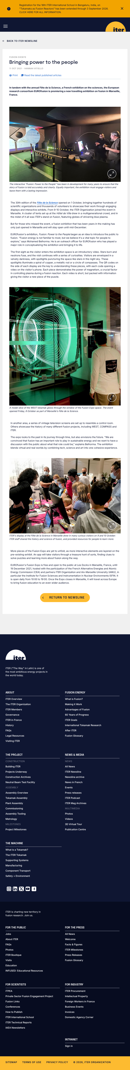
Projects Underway (16, 771)
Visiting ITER (13, 741)
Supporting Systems (17, 860)
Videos (69, 819)
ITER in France (14, 720)
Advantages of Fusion (77, 709)
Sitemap (11, 1062)
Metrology (11, 819)
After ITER (70, 730)
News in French (73, 782)
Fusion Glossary (74, 735)
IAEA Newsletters (15, 1027)
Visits (9, 960)
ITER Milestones (74, 949)
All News (70, 766)
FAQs (9, 730)
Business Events (74, 1006)
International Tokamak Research (83, 725)
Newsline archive (74, 777)
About (10, 692)
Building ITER (13, 766)
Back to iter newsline (21, 41)
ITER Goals (71, 720)
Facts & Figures (73, 944)
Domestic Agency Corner (79, 1017)
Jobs (8, 934)
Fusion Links (13, 1001)
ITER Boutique (13, 955)
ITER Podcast (72, 798)
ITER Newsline (73, 771)
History (10, 725)
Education (11, 965)
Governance (12, 714)
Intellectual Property (76, 996)
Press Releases (73, 955)
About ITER (12, 939)
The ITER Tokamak (16, 855)
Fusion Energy (75, 692)
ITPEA (9, 991)
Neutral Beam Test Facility (20, 782)
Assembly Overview (17, 792)
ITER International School (20, 1017)
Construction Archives (18, 777)
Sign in (69, 1046)
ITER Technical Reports (19, 1022)
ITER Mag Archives (75, 803)
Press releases (73, 792)
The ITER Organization (18, 704)
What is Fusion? (74, 699)
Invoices (69, 1012)
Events (69, 787)
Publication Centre (75, 829)
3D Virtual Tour (73, 824)
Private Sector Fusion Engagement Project (29, 996)
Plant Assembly (14, 803)
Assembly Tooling (16, 813)
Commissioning (14, 808)
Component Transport (18, 870)
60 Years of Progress (77, 714)
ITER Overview (14, 699)
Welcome (70, 939)
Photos (69, 813)
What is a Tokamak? (17, 849)
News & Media (74, 754)
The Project (14, 754)
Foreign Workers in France (80, 1001)
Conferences (13, 1006)
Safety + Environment (18, 876)
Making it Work (73, 704)
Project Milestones (16, 829)
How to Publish (14, 1012)
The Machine (14, 843)
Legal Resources (15, 735)
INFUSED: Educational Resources (24, 970)
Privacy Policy (57, 1062)
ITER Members (14, 709)
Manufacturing (14, 865)
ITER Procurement (75, 991)
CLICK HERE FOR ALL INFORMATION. (40, 12)
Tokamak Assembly (17, 798)
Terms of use (31, 1062)
